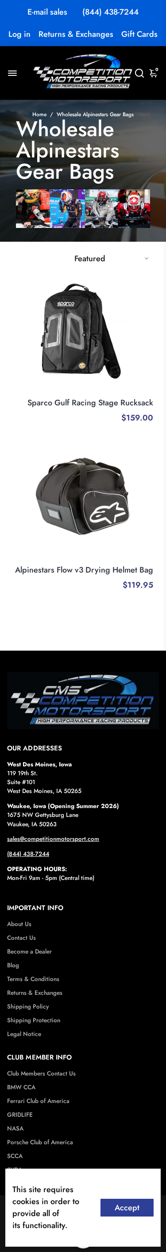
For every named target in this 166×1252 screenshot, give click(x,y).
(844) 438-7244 (110, 12)
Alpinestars (137, 557)
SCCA (15, 1156)
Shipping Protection (33, 1020)
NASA (15, 1128)
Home (39, 114)
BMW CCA (21, 1087)
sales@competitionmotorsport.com (53, 839)
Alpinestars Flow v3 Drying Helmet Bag (84, 570)
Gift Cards (139, 34)
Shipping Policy (28, 1006)
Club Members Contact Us (41, 1073)
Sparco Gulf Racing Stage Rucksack (90, 402)
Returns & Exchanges (76, 34)
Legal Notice (24, 1034)
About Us (19, 924)
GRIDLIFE (20, 1115)
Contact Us (21, 938)
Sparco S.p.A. (134, 390)
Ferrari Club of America (38, 1101)
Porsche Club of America (40, 1142)
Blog (13, 965)
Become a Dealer (29, 951)
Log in (19, 34)
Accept (127, 1207)
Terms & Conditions (33, 979)
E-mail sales (47, 12)
